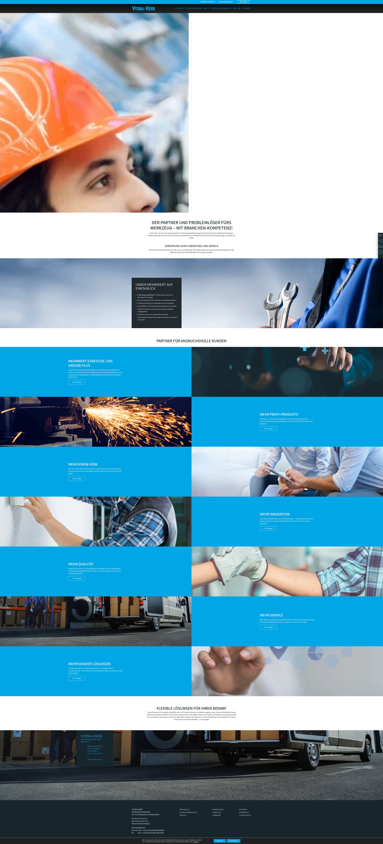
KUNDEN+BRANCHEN (194, 8)
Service (183, 815)
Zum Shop (243, 2)
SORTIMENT (179, 8)
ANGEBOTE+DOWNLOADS (221, 8)
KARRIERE (246, 8)
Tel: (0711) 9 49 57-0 (95, 753)
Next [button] (189, 112)
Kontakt (243, 809)
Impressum (244, 812)
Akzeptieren (233, 841)
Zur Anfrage (76, 382)
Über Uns (217, 812)
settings (196, 842)
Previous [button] (2, 112)
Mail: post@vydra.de (95, 759)
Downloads (218, 809)
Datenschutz (245, 815)
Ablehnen (220, 841)
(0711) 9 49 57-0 (208, 2)
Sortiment (184, 809)
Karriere (217, 815)
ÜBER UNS (237, 8)
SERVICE (207, 8)
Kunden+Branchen (188, 812)
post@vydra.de (227, 2)
